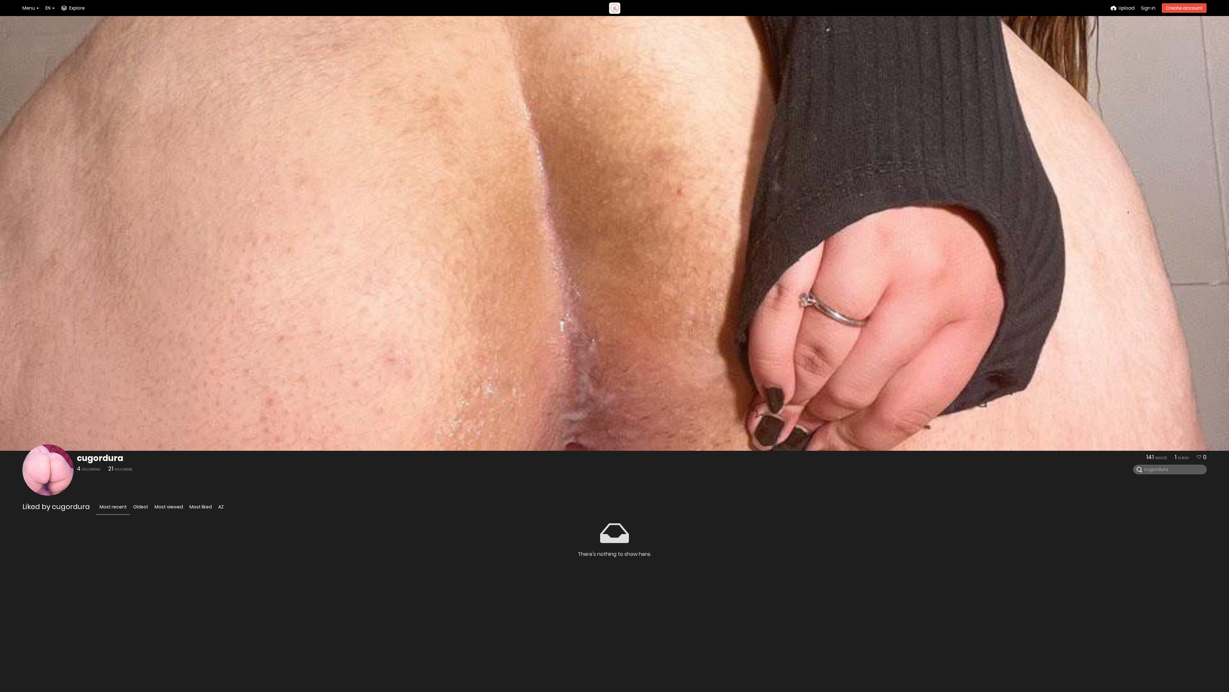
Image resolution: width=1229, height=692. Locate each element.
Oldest (140, 507)
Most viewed (169, 507)
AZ (221, 507)
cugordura (100, 458)
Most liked (200, 507)
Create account (1184, 8)
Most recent (113, 507)
